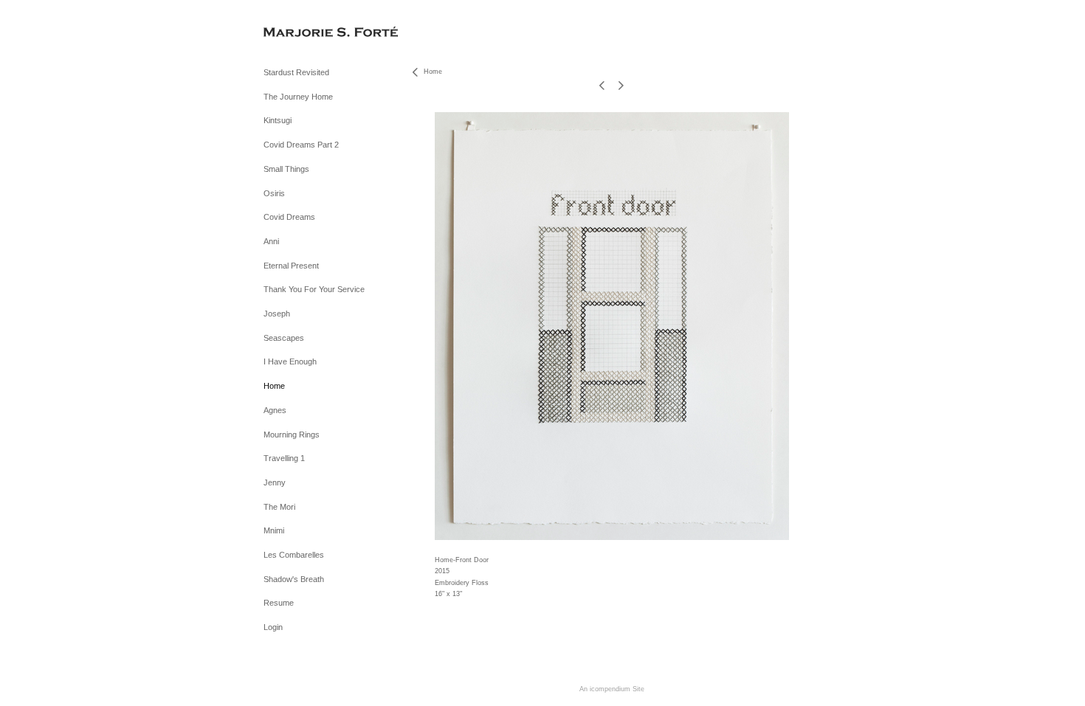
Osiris (274, 193)
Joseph (277, 313)
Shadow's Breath (294, 579)
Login (273, 627)
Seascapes (284, 337)
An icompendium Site (611, 689)
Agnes (275, 410)
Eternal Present (291, 265)
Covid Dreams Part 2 (301, 144)
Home (274, 385)
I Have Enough (290, 361)
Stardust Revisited (296, 72)
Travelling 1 (284, 458)
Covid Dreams (289, 216)
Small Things (286, 169)
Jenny (275, 482)
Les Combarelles (294, 554)
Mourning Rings (292, 434)
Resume (279, 602)
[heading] (300, 33)
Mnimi (274, 530)
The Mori (279, 506)
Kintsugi (278, 120)
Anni (271, 241)
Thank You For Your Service (314, 289)
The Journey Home (298, 96)
